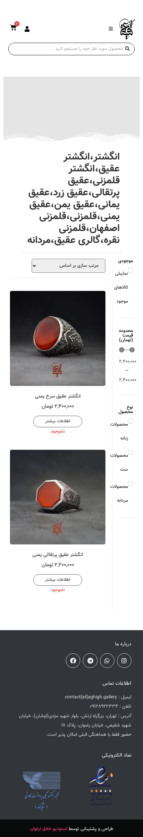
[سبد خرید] (13, 27)
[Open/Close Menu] (110, 29)
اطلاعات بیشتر (57, 421)
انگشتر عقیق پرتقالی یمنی (57, 555)
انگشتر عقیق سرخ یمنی (58, 396)
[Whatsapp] (107, 660)
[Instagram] (124, 660)
